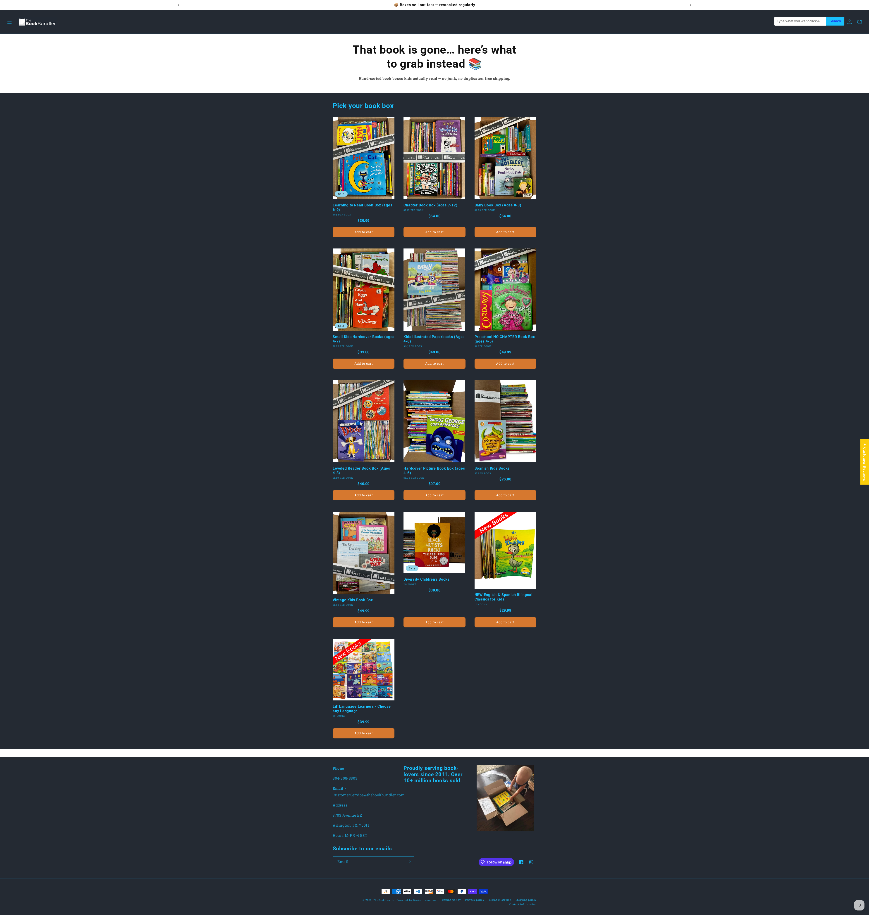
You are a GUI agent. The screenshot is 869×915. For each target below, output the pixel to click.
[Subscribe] (409, 861)
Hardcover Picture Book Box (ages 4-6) (434, 470)
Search (835, 21)
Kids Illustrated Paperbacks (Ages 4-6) (434, 339)
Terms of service (500, 899)
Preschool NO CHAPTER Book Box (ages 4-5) (505, 339)
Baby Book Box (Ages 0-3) (498, 205)
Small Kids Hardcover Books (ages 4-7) (363, 339)
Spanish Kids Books (492, 468)
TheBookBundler (384, 900)
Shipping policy (526, 899)
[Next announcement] (691, 5)
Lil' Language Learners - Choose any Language (362, 708)
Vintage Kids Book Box (353, 600)
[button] (9, 22)
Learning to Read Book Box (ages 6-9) (362, 207)
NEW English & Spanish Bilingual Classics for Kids (503, 597)
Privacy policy (474, 899)
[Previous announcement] (178, 5)
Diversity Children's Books (426, 579)
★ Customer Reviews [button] (864, 462)
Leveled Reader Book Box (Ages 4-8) (361, 470)
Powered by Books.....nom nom (417, 900)
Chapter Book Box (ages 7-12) (430, 205)
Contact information (522, 904)
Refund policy (451, 899)
